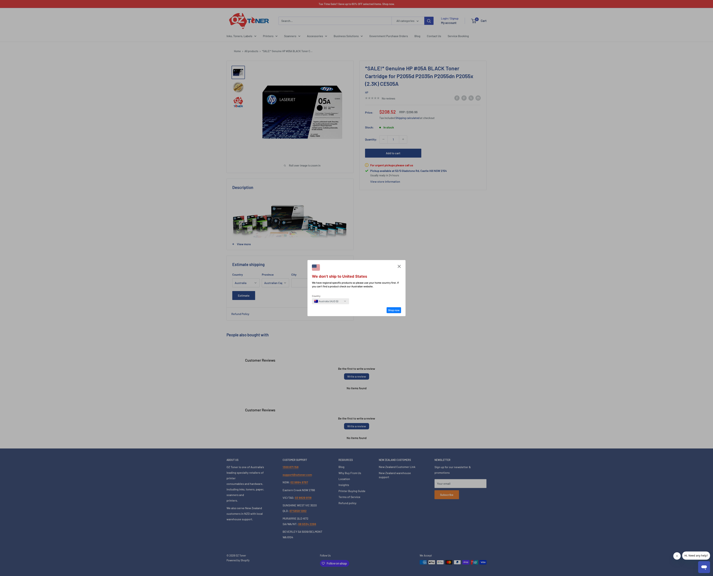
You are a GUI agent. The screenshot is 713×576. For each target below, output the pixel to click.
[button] (399, 267)
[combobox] (326, 301)
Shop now (394, 310)
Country (316, 296)
